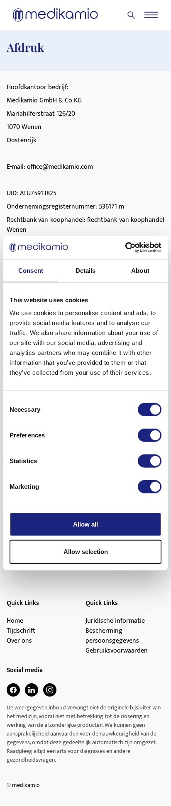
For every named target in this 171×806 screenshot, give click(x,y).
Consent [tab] (30, 270)
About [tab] (140, 270)
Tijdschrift (21, 631)
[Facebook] (13, 690)
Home (15, 621)
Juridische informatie (115, 621)
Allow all (85, 524)
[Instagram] (49, 690)
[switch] (149, 435)
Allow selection (86, 551)
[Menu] (151, 15)
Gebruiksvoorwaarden (117, 651)
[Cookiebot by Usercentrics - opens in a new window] (125, 247)
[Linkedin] (31, 690)
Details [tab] (86, 270)
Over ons (19, 641)
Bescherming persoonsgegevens (112, 636)
